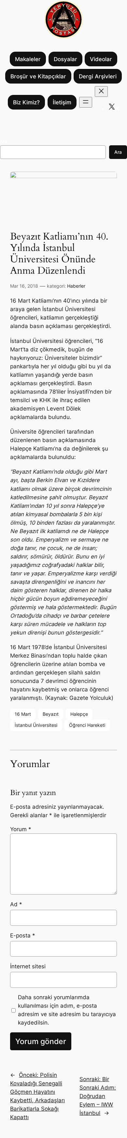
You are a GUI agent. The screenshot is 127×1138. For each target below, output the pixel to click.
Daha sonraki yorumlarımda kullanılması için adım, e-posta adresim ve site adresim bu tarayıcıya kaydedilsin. (67, 1010)
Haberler (76, 286)
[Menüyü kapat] (101, 91)
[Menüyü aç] (85, 102)
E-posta (22, 935)
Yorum (20, 829)
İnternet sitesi (28, 966)
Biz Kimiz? (26, 102)
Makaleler (28, 59)
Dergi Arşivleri (98, 76)
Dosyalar (65, 59)
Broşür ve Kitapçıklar (38, 76)
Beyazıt (51, 714)
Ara (3, 141)
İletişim (62, 102)
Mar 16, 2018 (24, 286)
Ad (16, 904)
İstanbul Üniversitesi (36, 725)
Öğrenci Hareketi (87, 725)
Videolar (101, 59)
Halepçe (79, 714)
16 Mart (23, 714)
